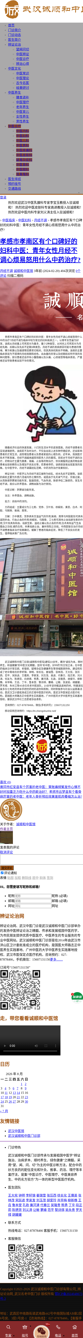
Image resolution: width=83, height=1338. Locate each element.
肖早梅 (62, 1200)
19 (10, 1097)
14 (18, 1092)
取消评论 (6, 852)
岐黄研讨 (22, 87)
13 (14, 1092)
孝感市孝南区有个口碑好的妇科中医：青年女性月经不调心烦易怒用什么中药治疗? (40, 250)
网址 (11, 906)
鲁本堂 (17, 1205)
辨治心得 (22, 63)
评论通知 (10, 873)
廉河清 (34, 1205)
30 (26, 1101)
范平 (51, 1210)
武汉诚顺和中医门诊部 (24, 1135)
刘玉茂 (41, 1200)
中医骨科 (22, 164)
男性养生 (22, 121)
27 (14, 1101)
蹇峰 (43, 1210)
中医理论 (22, 78)
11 (6, 1092)
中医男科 (22, 145)
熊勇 (64, 1205)
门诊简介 (14, 30)
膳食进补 (22, 97)
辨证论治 (14, 44)
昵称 (11, 896)
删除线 (26, 878)
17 (2, 1097)
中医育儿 (22, 111)
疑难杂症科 (24, 159)
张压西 (51, 1195)
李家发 (30, 1200)
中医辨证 (22, 54)
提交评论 (7, 868)
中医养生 (14, 92)
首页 (11, 25)
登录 (3, 197)
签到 (50, 878)
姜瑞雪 (41, 1195)
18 (6, 1097)
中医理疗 (22, 102)
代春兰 (45, 1205)
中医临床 (8, 220)
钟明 (22, 1195)
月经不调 (40, 220)
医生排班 (14, 179)
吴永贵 (70, 1210)
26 (10, 1101)
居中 (35, 878)
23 (26, 1097)
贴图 (10, 878)
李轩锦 (30, 1195)
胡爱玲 (51, 1200)
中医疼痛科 (24, 150)
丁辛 (71, 1205)
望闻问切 (22, 49)
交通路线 (14, 188)
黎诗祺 (59, 1210)
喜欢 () (5, 782)
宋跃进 (20, 1200)
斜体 (42, 878)
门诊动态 (14, 35)
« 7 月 (4, 1111)
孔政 (26, 1205)
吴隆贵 (55, 1205)
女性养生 (22, 116)
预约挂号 (14, 184)
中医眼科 (22, 169)
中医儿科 (22, 140)
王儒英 (72, 1195)
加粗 (18, 878)
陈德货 (17, 1210)
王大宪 (13, 1195)
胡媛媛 (17, 1214)
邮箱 (11, 901)
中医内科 (22, 131)
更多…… (56, 959)
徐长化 (62, 1195)
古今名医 (22, 83)
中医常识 (22, 73)
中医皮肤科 (24, 155)
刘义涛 (27, 1210)
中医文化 (14, 68)
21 (18, 1097)
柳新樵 (72, 1200)
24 (2, 1101)
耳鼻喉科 (22, 174)
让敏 (36, 1210)
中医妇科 (22, 135)
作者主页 (6, 829)
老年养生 (22, 107)
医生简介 (14, 39)
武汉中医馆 (16, 1131)
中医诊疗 (22, 59)
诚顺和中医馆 (23, 271)
